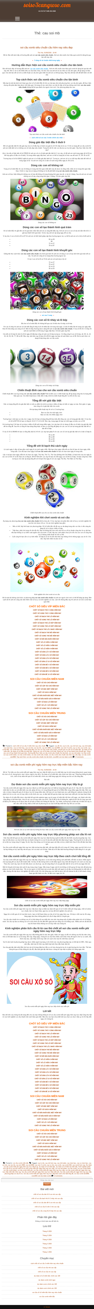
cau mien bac (8, 748)
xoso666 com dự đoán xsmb (62, 757)
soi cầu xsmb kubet (23, 755)
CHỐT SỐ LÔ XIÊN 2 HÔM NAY (47, 642)
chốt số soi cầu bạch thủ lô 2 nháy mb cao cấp (47, 1198)
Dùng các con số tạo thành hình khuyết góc (71, 751)
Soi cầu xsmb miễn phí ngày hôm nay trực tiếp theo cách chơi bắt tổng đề (48, 1174)
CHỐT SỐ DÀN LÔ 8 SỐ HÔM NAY (47, 658)
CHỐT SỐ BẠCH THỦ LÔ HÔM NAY (47, 616)
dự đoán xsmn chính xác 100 (47, 1284)
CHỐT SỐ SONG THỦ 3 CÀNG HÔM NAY (47, 613)
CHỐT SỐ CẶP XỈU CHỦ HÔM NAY (47, 686)
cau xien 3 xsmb (66, 748)
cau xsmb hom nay (16, 749)
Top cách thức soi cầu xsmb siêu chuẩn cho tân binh (34, 757)
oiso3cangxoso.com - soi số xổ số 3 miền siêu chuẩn (47, 1308)
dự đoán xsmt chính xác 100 (47, 1288)
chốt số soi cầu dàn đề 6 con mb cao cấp (47, 1202)
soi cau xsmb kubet (10, 755)
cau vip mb (37, 748)
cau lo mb (66, 746)
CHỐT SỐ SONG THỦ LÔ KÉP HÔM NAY (47, 626)
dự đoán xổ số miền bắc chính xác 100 (47, 1276)
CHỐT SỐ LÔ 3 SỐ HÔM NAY (47, 705)
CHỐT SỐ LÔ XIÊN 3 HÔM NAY (47, 645)
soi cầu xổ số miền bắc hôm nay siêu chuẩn (47, 1292)
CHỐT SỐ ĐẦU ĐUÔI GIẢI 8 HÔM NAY (47, 699)
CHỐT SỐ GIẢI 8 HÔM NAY (47, 692)
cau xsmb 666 (67, 1165)
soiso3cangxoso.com (47, 5)
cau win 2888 (46, 748)
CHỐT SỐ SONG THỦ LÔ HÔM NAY (47, 620)
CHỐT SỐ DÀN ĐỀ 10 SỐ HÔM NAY (47, 674)
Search (47, 1184)
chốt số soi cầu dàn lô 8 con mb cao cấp (47, 1194)
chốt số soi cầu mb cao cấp (47, 1267)
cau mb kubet (86, 746)
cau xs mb (76, 748)
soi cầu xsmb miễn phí (25, 1170)
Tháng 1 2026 (47, 1252)
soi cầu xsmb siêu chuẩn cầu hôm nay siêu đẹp (46, 47)
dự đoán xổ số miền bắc (47, 1167)
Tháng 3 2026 (47, 1244)
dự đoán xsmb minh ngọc (47, 1280)
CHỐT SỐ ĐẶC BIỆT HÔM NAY (47, 689)
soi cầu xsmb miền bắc (21, 1163)
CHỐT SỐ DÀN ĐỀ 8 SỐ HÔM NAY (47, 671)
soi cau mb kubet (74, 753)
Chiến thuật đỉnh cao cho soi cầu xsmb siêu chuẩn (40, 749)
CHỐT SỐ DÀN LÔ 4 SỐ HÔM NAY (47, 652)
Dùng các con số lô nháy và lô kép (44, 751)
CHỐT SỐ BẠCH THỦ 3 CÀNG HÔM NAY (47, 610)
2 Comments (79, 757)
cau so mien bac (19, 748)
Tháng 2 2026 (47, 1248)
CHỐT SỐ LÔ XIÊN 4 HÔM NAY (47, 649)
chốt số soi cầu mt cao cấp (47, 1272)
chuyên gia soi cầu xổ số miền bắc (69, 749)
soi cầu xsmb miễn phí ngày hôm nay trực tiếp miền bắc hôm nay (46, 764)
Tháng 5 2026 (47, 1235)
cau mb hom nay (75, 746)
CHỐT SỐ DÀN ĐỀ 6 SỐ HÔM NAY (47, 668)
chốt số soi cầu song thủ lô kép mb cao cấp (47, 1211)
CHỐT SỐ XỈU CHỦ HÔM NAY (47, 683)
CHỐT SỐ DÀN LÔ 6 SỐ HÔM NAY (47, 655)
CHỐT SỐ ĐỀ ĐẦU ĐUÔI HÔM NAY (47, 639)
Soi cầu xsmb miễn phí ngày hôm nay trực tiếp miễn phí (40, 1172)
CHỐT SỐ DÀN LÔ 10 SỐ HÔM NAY (47, 661)
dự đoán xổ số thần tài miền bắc (21, 751)
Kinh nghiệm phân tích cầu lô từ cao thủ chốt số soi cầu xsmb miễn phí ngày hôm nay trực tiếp (46, 1167)
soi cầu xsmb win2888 (81, 1174)
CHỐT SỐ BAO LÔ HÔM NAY (47, 702)
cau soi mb (29, 748)
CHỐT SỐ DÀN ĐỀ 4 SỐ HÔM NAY (47, 665)
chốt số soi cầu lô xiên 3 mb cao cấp (47, 1207)
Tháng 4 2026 (47, 1239)
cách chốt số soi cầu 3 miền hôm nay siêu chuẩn (29, 746)
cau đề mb (58, 746)
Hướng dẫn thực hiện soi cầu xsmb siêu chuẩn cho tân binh (48, 753)
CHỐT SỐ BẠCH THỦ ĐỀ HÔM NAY (47, 632)
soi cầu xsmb (85, 753)
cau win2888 (56, 748)
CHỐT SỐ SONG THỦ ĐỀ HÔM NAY (47, 636)
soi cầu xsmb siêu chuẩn (39, 755)
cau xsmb (84, 748)
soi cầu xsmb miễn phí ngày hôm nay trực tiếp (49, 1170)
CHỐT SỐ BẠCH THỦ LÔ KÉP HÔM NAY (47, 623)
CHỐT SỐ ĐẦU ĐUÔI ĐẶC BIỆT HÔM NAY (47, 695)
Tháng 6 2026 (47, 1231)
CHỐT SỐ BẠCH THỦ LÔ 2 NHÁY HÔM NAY (47, 629)
